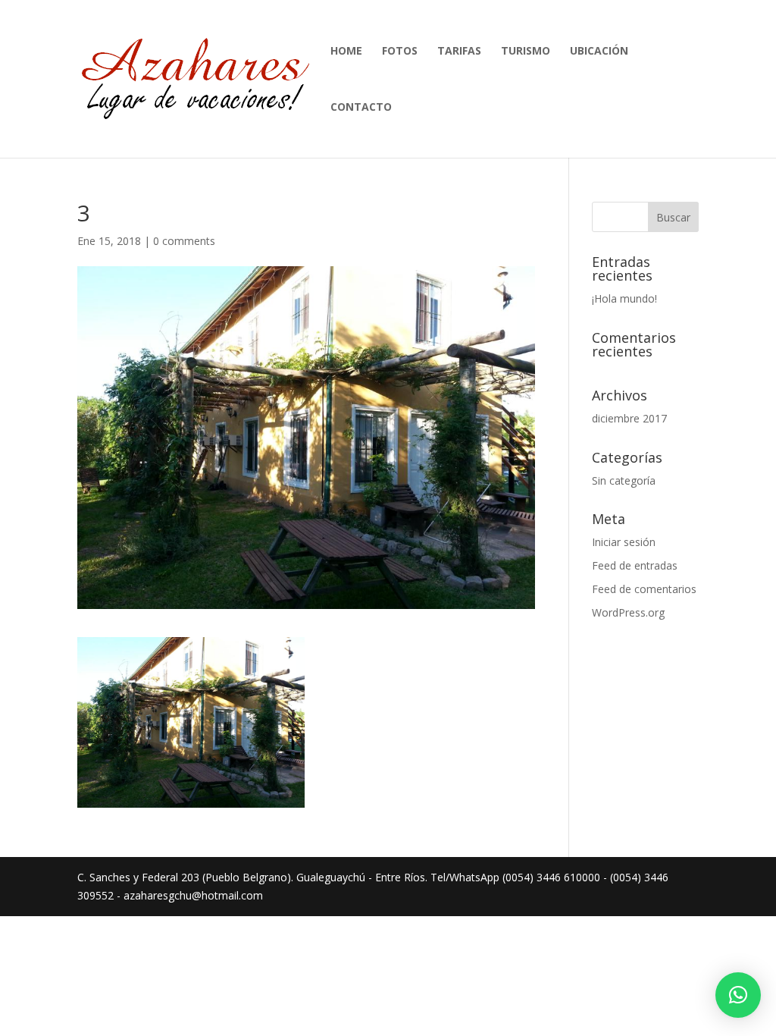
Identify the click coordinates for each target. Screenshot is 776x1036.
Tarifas (459, 52)
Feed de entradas (634, 565)
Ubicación (599, 52)
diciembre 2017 (629, 418)
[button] (738, 995)
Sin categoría (624, 480)
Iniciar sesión (624, 542)
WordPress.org (628, 612)
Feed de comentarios (644, 589)
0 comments (184, 241)
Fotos (400, 52)
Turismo (525, 52)
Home (346, 52)
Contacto (361, 108)
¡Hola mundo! (624, 298)
